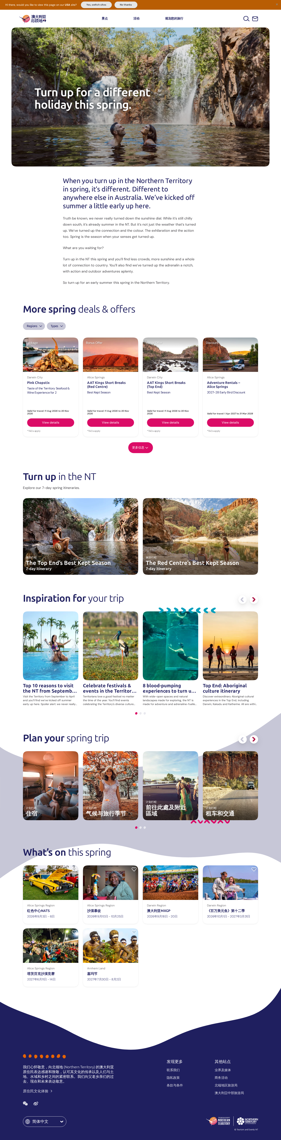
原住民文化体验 (36, 1091)
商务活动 (221, 1078)
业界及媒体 (223, 1070)
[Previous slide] (242, 599)
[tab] (136, 713)
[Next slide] (254, 599)
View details (50, 422)
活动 (136, 18)
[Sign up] (255, 19)
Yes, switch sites (96, 4)
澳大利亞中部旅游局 (229, 1093)
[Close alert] (277, 4)
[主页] (32, 18)
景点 (105, 18)
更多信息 (138, 447)
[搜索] (246, 19)
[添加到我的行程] (74, 869)
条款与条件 (175, 1085)
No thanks (126, 4)
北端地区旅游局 (226, 1085)
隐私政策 (173, 1078)
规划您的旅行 (174, 18)
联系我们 (173, 1070)
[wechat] (25, 1103)
